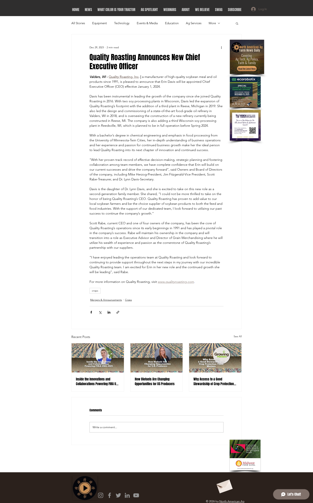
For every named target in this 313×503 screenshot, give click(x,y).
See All (238, 336)
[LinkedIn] (127, 495)
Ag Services (193, 23)
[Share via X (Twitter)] (100, 312)
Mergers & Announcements (106, 299)
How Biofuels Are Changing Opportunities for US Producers (155, 381)
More (212, 23)
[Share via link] (118, 312)
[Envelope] (224, 485)
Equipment (99, 23)
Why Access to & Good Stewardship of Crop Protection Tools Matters (213, 381)
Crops (128, 299)
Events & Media (147, 23)
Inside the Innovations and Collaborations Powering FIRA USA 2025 (97, 381)
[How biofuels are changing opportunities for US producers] (156, 358)
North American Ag (231, 501)
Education (172, 23)
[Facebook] (109, 495)
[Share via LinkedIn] (109, 312)
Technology (122, 23)
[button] (237, 23)
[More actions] (221, 47)
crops (95, 290)
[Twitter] (118, 495)
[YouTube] (136, 495)
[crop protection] (215, 358)
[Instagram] (100, 495)
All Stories (78, 23)
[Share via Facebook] (91, 312)
